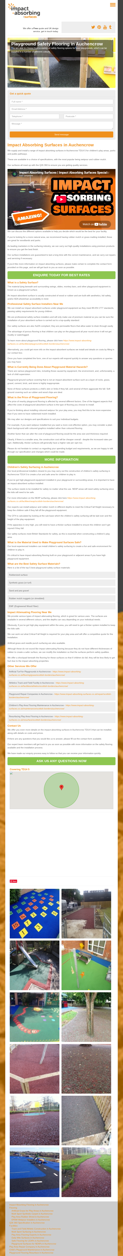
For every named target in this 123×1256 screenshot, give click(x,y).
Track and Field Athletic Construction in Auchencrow (36, 1229)
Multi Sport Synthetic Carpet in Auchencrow (32, 1214)
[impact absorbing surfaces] (25, 10)
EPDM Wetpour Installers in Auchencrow (31, 1220)
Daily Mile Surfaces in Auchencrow (28, 1238)
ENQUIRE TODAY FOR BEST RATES (61, 275)
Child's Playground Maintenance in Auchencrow (31, 1250)
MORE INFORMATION (61, 459)
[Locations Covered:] (8, 4)
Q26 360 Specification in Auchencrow (27, 1223)
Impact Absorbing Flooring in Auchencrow (29, 1205)
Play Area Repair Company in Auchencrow (29, 1247)
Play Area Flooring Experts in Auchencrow (31, 1235)
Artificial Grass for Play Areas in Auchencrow (32, 1211)
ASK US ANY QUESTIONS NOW (61, 761)
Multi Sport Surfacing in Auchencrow (29, 1232)
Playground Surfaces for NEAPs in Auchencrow (34, 1244)
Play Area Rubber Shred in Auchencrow (30, 1217)
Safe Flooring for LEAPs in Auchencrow (30, 1241)
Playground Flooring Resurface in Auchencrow (31, 1253)
